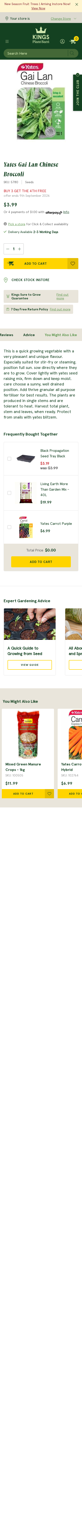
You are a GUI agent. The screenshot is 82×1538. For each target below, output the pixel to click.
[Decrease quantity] (8, 248)
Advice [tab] (29, 334)
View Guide (30, 664)
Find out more (62, 296)
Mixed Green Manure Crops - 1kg (23, 767)
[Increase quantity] (20, 248)
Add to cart (41, 562)
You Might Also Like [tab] (61, 334)
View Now (38, 8)
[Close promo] (76, 4)
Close (77, 74)
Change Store (61, 19)
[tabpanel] (41, 384)
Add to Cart (35, 263)
